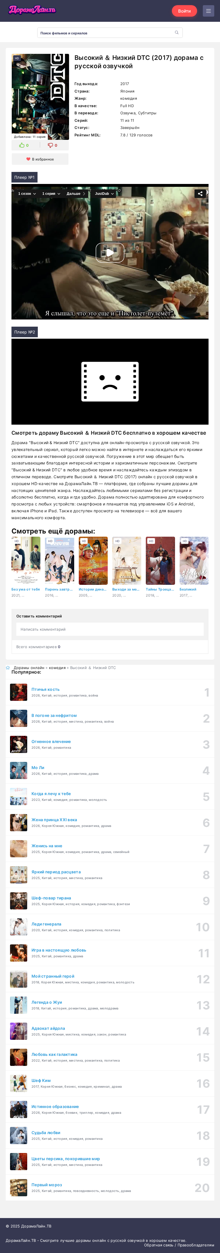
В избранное (43, 159)
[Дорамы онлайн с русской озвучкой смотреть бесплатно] (31, 11)
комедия (57, 667)
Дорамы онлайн (29, 667)
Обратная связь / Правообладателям (179, 1245)
